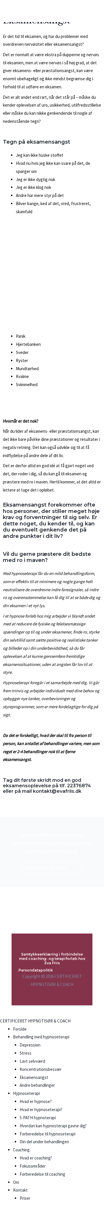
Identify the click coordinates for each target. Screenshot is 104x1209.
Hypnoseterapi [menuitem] (26, 1093)
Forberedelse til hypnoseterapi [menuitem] (47, 1134)
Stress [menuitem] (25, 1053)
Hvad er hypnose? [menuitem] (36, 1101)
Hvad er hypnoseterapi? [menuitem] (41, 1109)
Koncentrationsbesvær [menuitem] (41, 1069)
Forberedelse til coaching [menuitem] (42, 1174)
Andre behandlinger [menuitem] (37, 1085)
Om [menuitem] (16, 1182)
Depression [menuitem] (30, 1045)
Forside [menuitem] (20, 1029)
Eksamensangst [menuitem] (34, 1077)
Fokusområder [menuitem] (33, 1166)
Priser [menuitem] (25, 1198)
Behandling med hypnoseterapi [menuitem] (41, 1037)
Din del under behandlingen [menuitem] (44, 1141)
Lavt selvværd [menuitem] (32, 1061)
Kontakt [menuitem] (20, 1190)
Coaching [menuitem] (21, 1150)
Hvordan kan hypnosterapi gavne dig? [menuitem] (53, 1125)
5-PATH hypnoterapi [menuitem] (38, 1117)
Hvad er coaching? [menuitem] (36, 1158)
